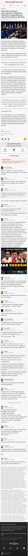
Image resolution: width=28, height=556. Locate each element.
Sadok (5, 438)
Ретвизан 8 (6, 445)
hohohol (6, 188)
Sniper (5, 178)
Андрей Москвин (8, 310)
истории (15, 114)
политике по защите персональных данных (9, 539)
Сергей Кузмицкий (5, 131)
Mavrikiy (6, 351)
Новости (3, 8)
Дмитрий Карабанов (9, 379)
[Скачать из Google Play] (14, 543)
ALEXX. (5, 291)
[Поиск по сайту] (3, 5)
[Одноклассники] (11, 548)
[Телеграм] (4, 548)
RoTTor (5, 406)
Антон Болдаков (8, 167)
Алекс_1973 (7, 277)
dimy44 (5, 426)
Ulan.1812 (6, 340)
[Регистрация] (17, 5)
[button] (10, 5)
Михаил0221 (7, 328)
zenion (5, 388)
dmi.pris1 (6, 301)
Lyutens (6, 218)
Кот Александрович (8, 319)
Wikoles (6, 458)
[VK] (17, 548)
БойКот (6, 204)
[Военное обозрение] (14, 2)
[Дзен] (24, 548)
